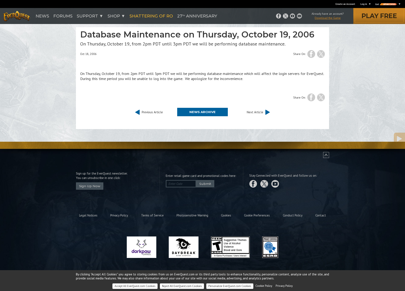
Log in (363, 4)
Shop (114, 16)
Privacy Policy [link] (284, 286)
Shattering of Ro (151, 16)
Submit (205, 184)
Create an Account (345, 4)
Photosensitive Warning (192, 215)
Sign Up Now (89, 186)
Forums (63, 16)
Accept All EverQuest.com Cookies (135, 286)
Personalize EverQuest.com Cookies (229, 286)
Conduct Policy (292, 215)
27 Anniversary (197, 16)
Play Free (379, 16)
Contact (320, 215)
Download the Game (328, 18)
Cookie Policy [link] (263, 286)
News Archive (202, 112)
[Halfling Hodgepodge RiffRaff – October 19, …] (378, 139)
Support (87, 16)
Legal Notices (88, 215)
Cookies (226, 215)
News (42, 16)
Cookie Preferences (257, 215)
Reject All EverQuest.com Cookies (182, 286)
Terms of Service (152, 215)
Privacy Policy (119, 215)
